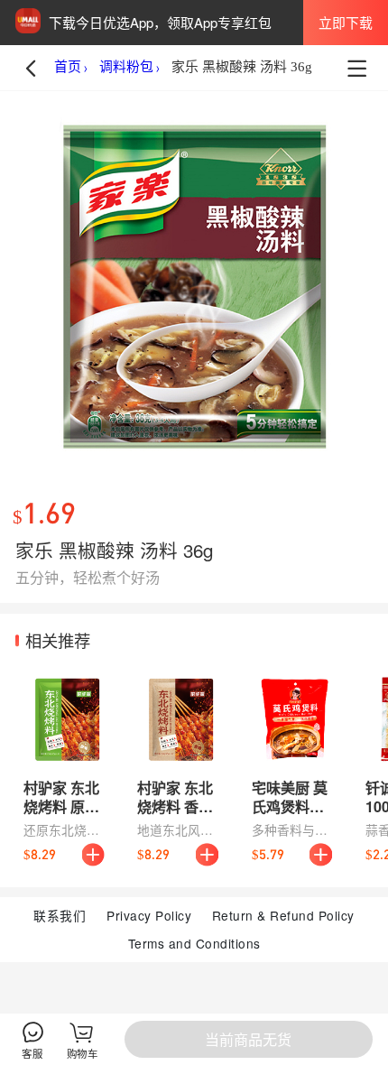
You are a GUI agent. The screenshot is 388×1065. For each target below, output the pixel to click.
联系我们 (59, 915)
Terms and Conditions (194, 943)
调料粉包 (126, 67)
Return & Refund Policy (283, 915)
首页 (67, 67)
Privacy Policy (148, 915)
